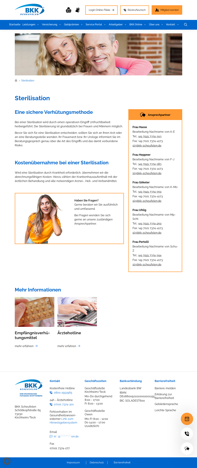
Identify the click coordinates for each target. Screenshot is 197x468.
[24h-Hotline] (187, 434)
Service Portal (94, 24)
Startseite (14, 24)
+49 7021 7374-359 (149, 191)
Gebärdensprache (166, 404)
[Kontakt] (187, 448)
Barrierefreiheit (122, 462)
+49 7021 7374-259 (149, 223)
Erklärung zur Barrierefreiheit (164, 396)
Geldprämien (71, 24)
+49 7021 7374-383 (149, 164)
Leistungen (28, 24)
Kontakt (170, 24)
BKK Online (135, 24)
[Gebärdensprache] (78, 10)
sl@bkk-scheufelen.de (147, 145)
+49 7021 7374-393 (149, 136)
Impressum (73, 462)
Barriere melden (165, 388)
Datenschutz (97, 462)
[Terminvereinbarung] (187, 419)
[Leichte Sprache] (68, 10)
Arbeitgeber (116, 24)
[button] (38, 24)
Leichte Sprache (165, 410)
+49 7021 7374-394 (149, 255)
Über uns (154, 24)
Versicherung (49, 24)
